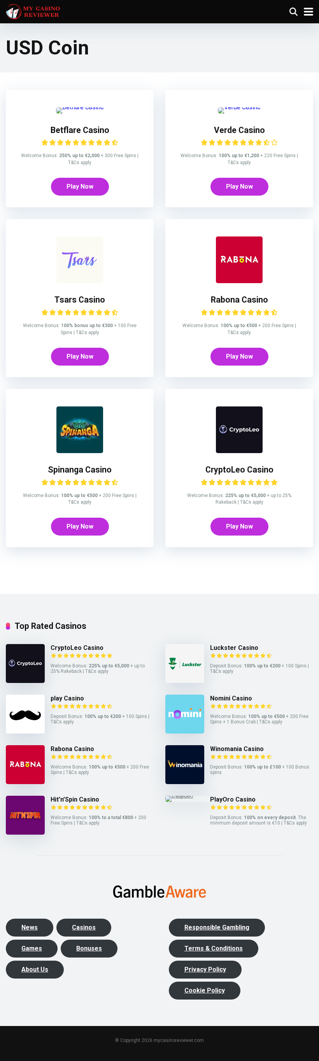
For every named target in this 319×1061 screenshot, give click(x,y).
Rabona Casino (239, 300)
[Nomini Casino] (184, 731)
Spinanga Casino (80, 469)
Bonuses (89, 948)
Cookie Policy (204, 990)
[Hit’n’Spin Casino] (25, 832)
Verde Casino (239, 130)
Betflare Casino (80, 130)
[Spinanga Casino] (79, 451)
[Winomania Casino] (184, 782)
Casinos (84, 927)
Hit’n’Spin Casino (75, 799)
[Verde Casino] (239, 107)
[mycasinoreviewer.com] (33, 10)
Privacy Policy (205, 969)
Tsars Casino (79, 300)
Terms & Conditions (213, 948)
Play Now (80, 186)
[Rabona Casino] (239, 281)
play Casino (67, 698)
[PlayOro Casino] (187, 795)
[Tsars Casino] (79, 281)
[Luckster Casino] (184, 681)
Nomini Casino (231, 698)
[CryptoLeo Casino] (239, 451)
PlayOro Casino (233, 799)
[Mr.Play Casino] (25, 731)
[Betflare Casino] (80, 107)
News (29, 927)
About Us (34, 969)
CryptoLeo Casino (239, 469)
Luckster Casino (234, 647)
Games (31, 948)
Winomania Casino (237, 749)
